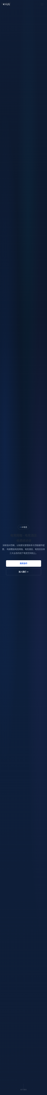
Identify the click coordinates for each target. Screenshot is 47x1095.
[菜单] (42, 4)
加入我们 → (23, 572)
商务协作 (23, 563)
